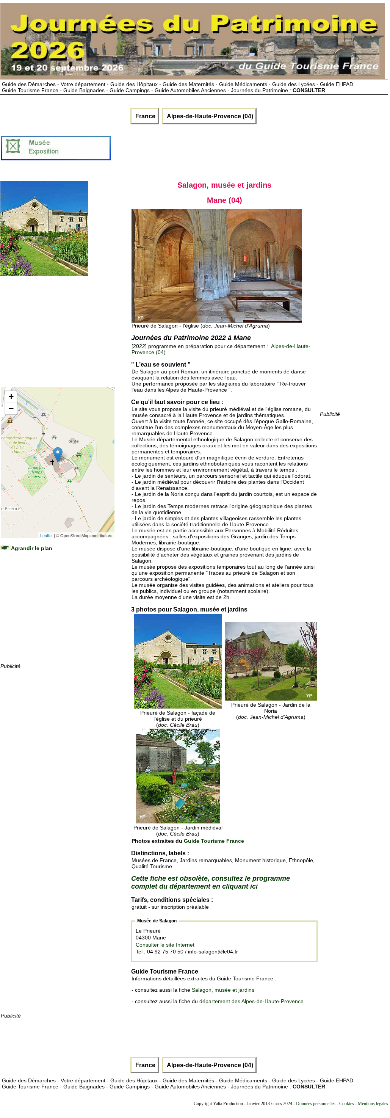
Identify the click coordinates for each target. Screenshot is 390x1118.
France (144, 116)
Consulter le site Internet (165, 945)
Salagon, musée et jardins (223, 990)
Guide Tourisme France (214, 841)
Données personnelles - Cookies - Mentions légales (342, 1103)
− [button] (11, 408)
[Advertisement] (249, 151)
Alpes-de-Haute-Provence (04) (209, 116)
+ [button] (11, 396)
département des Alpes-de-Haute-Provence (251, 1001)
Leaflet (46, 535)
